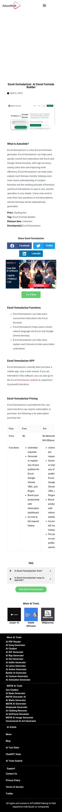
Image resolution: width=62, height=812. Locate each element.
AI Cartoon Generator (17, 676)
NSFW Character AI (16, 696)
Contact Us (11, 773)
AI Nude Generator (15, 693)
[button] (44, 5)
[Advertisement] (31, 43)
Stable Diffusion (31, 624)
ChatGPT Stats (13, 754)
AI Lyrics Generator (16, 666)
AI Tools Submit (14, 760)
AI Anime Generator (16, 669)
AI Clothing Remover (16, 710)
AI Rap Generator (15, 655)
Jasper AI (14, 622)
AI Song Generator (15, 645)
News (9, 734)
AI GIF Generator (14, 652)
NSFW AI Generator (16, 703)
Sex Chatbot (12, 690)
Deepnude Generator (16, 707)
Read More (14, 616)
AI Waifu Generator (16, 700)
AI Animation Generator (18, 679)
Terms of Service (15, 787)
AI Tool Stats (12, 747)
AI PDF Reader (13, 641)
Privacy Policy (13, 780)
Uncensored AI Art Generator (21, 721)
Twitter (9, 793)
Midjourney (48, 622)
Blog (8, 741)
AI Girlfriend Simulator (17, 714)
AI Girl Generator (14, 659)
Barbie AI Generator (16, 672)
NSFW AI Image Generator (19, 717)
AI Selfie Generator (16, 662)
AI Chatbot (11, 648)
